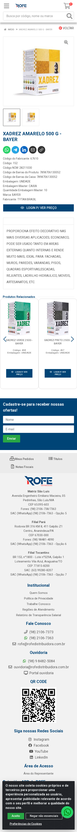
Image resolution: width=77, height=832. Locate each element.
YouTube (41, 751)
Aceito (16, 815)
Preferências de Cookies (26, 823)
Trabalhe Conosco (39, 604)
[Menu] (6, 6)
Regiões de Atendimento (38, 609)
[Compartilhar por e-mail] (33, 150)
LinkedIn (41, 757)
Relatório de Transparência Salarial (38, 615)
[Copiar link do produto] (41, 150)
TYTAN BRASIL (26, 199)
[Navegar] (5, 339)
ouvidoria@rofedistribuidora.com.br (41, 667)
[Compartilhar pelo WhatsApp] (6, 150)
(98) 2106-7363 (41, 638)
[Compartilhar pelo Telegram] (15, 150)
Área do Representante (38, 773)
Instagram (41, 739)
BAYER (16, 194)
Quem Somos (39, 593)
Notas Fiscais (24, 467)
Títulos (57, 459)
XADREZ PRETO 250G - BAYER (57, 341)
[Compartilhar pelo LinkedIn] (24, 150)
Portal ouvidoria (41, 673)
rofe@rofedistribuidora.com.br (41, 644)
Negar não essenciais (44, 815)
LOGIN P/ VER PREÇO (41, 208)
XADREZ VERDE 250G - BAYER (19, 341)
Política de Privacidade (38, 598)
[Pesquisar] (69, 16)
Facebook (41, 745)
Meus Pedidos (24, 459)
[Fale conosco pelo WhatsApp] (67, 812)
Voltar (68, 28)
